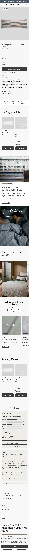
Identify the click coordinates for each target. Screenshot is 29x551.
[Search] (23, 4)
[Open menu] (2, 4)
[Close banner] (28, 536)
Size (3, 62)
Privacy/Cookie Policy (21, 549)
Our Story (5, 204)
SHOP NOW (5, 347)
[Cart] (26, 4)
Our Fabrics (6, 216)
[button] (3, 184)
